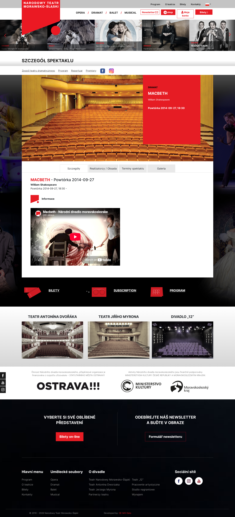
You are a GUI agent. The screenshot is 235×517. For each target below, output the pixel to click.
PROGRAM (177, 290)
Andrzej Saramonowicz (153, 49)
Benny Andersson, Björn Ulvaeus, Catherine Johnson (68, 47)
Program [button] (155, 4)
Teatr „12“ (137, 479)
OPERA (80, 12)
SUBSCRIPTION (125, 290)
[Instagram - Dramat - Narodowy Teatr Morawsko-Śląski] (111, 70)
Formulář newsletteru (165, 437)
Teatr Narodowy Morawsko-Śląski (109, 479)
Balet (54, 489)
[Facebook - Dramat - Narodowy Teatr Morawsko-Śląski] (102, 70)
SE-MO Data (125, 513)
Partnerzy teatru (99, 494)
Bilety (203, 12)
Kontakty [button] (196, 4)
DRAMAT (97, 12)
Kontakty (27, 494)
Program (63, 70)
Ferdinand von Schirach (106, 49)
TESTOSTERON (152, 45)
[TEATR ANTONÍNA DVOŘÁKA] (52, 340)
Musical (55, 494)
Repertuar (77, 70)
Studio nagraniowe (143, 489)
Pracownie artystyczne (146, 484)
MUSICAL (130, 12)
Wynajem (137, 494)
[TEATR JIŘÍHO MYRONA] (118, 340)
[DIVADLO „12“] (182, 340)
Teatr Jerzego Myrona (102, 489)
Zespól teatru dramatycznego (38, 70)
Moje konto (186, 14)
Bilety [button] (183, 4)
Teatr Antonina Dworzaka (104, 484)
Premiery (91, 70)
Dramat (55, 484)
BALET (114, 12)
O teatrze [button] (170, 4)
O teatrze (27, 484)
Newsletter (148, 12)
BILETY (54, 290)
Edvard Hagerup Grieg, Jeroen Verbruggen (20, 49)
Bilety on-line (69, 437)
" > (88, 291)
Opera (54, 479)
